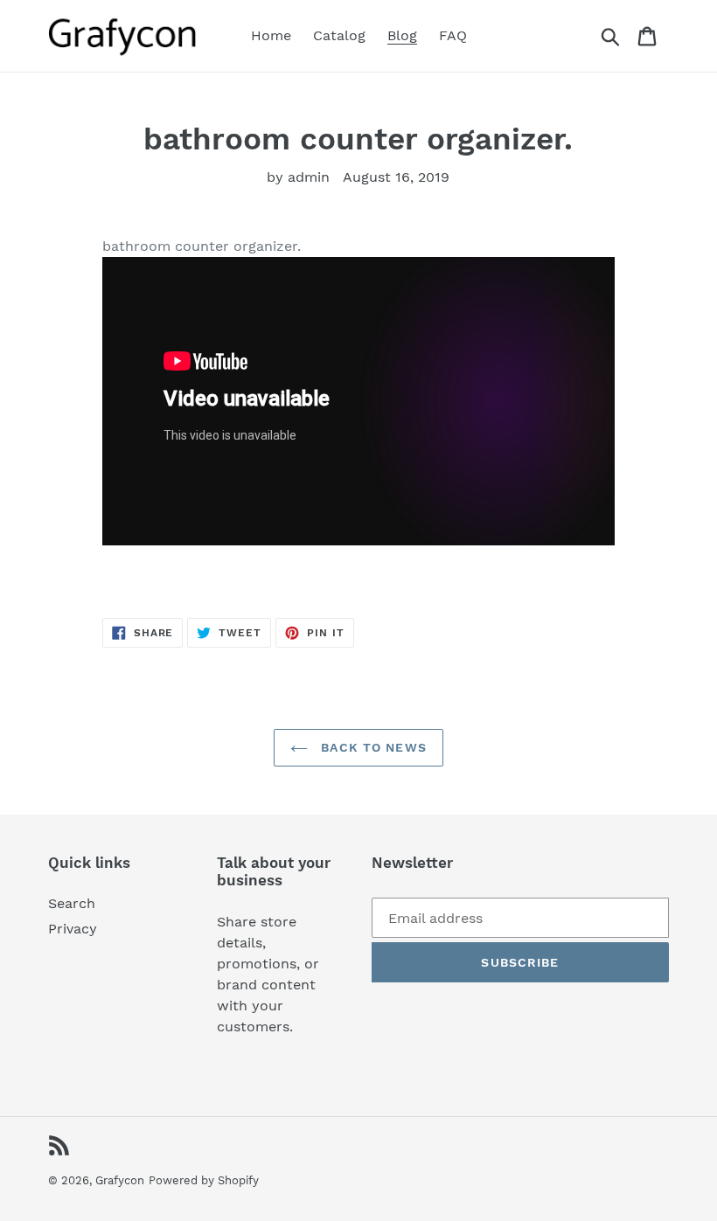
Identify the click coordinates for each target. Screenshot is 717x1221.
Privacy (72, 928)
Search (71, 903)
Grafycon (119, 1180)
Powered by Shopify (204, 1180)
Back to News (372, 747)
